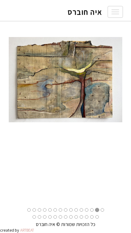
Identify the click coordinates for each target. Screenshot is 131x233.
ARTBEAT (27, 230)
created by (9, 230)
